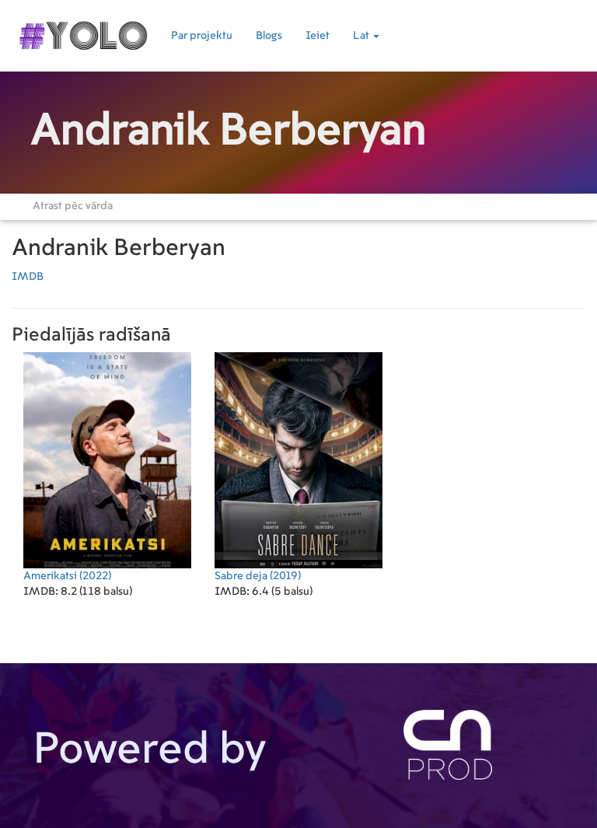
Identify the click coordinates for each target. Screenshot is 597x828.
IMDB (28, 276)
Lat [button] (362, 35)
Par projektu (201, 35)
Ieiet (317, 35)
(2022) (67, 576)
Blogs (269, 35)
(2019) (258, 576)
